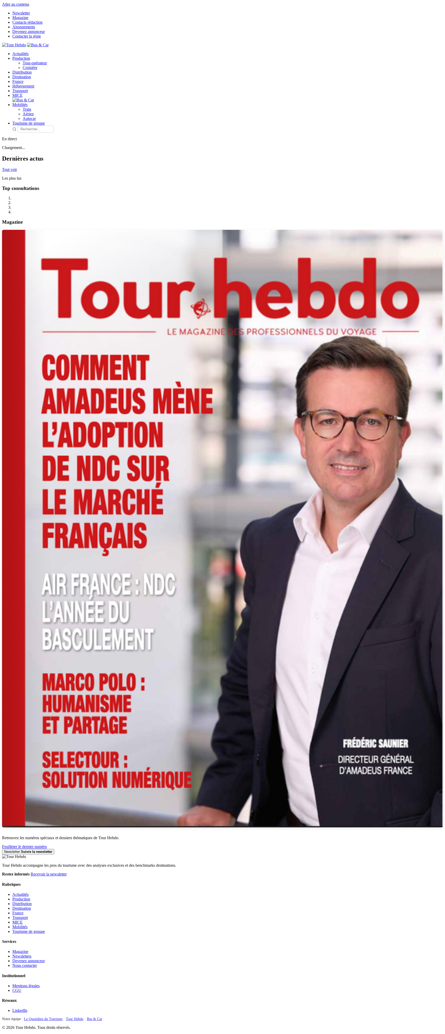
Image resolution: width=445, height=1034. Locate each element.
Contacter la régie (26, 36)
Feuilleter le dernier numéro (24, 846)
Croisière (30, 67)
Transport (20, 91)
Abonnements (23, 27)
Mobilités (20, 104)
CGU (16, 990)
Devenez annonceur (28, 31)
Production (21, 58)
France (17, 81)
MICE (17, 95)
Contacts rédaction (27, 22)
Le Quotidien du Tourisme (43, 1019)
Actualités (20, 53)
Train (27, 109)
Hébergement (23, 86)
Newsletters (21, 956)
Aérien (28, 114)
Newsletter (21, 13)
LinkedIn (19, 1010)
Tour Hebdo (74, 1019)
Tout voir (9, 169)
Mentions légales (26, 986)
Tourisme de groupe (28, 123)
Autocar (29, 118)
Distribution (22, 72)
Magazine (20, 17)
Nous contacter (24, 965)
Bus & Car (94, 1019)
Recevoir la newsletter (49, 874)
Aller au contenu (15, 4)
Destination (21, 77)
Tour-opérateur (35, 63)
